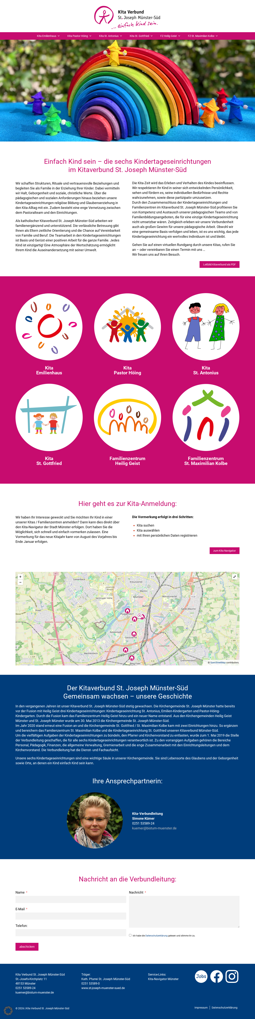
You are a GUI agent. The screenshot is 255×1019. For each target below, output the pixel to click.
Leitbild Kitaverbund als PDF (219, 264)
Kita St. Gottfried (139, 35)
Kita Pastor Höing (77, 35)
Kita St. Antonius (109, 35)
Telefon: (21, 926)
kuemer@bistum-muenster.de (154, 828)
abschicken (27, 946)
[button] (8, 1011)
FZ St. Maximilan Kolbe (201, 35)
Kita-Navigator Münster (163, 979)
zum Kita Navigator (224, 550)
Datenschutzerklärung (156, 935)
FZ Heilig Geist (168, 35)
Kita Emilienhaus (46, 35)
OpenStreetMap (218, 662)
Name (20, 892)
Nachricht (136, 892)
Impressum (201, 1007)
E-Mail (20, 909)
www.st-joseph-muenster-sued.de (103, 988)
